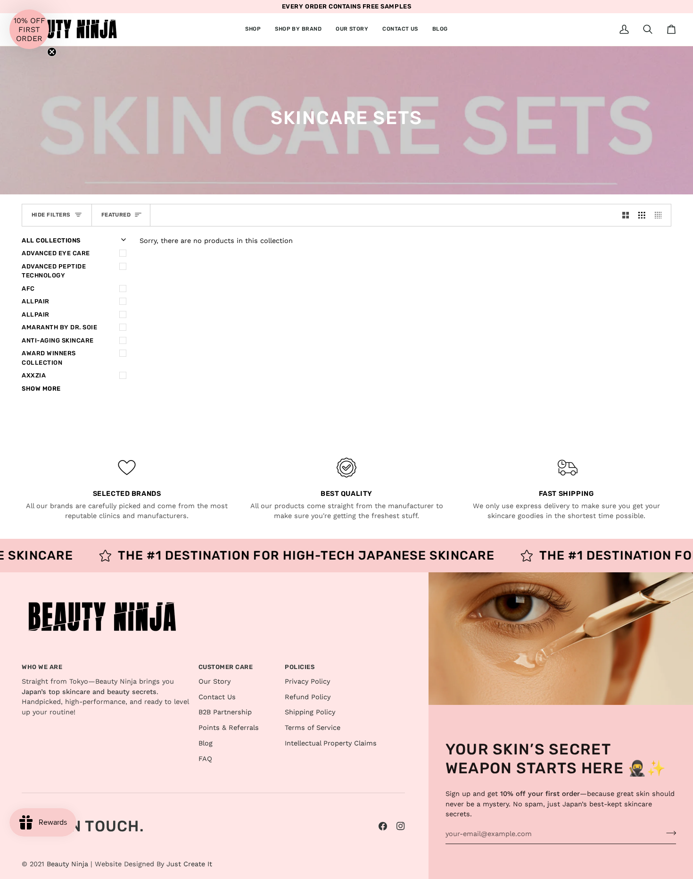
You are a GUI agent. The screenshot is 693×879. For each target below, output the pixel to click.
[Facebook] (383, 826)
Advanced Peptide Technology (54, 271)
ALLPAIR (36, 301)
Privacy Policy (307, 682)
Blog (205, 743)
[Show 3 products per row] (642, 215)
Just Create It (189, 864)
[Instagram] (400, 826)
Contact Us (217, 697)
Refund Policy (307, 697)
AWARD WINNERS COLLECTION (49, 358)
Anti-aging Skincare (58, 340)
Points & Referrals (228, 728)
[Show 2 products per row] (626, 215)
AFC (28, 288)
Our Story (214, 682)
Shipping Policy (310, 712)
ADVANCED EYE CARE (56, 253)
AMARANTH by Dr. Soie (59, 327)
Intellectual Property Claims (331, 743)
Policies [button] (299, 666)
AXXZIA (34, 375)
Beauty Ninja (67, 864)
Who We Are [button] (42, 666)
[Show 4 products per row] (660, 215)
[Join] (668, 832)
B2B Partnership (225, 712)
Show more (41, 388)
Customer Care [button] (225, 666)
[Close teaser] (52, 52)
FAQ (205, 759)
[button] (253, 29)
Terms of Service (312, 728)
